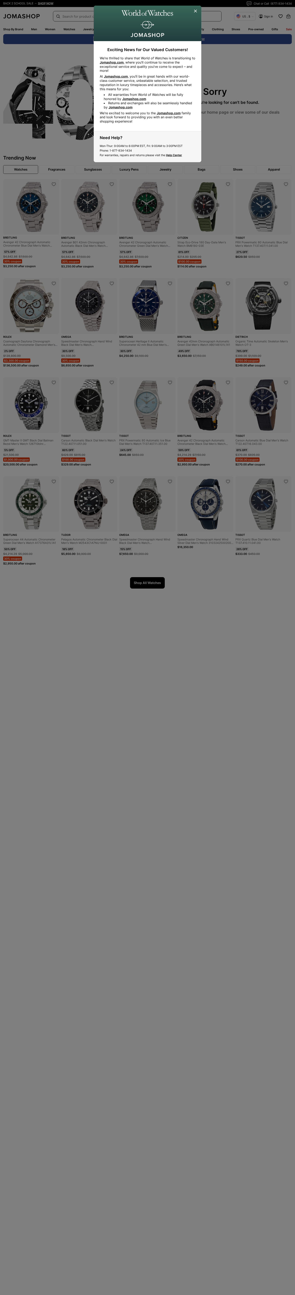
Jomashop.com (112, 62)
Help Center (174, 155)
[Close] (195, 11)
